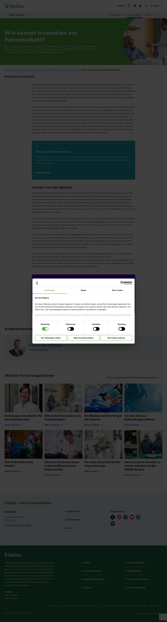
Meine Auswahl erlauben (83, 338)
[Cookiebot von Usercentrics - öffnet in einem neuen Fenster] (122, 283)
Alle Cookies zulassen (116, 338)
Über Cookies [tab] (117, 290)
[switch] (70, 329)
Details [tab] (83, 290)
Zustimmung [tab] (49, 290)
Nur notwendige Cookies (51, 338)
